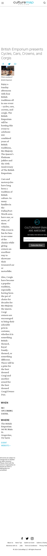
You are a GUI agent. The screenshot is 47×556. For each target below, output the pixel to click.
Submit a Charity (42, 543)
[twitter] (27, 538)
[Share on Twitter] (9, 64)
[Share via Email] (15, 64)
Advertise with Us (11, 545)
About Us (10, 543)
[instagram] (32, 538)
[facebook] (22, 538)
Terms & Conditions (31, 545)
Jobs (21, 545)
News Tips (18, 543)
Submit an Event (29, 543)
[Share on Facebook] (3, 64)
